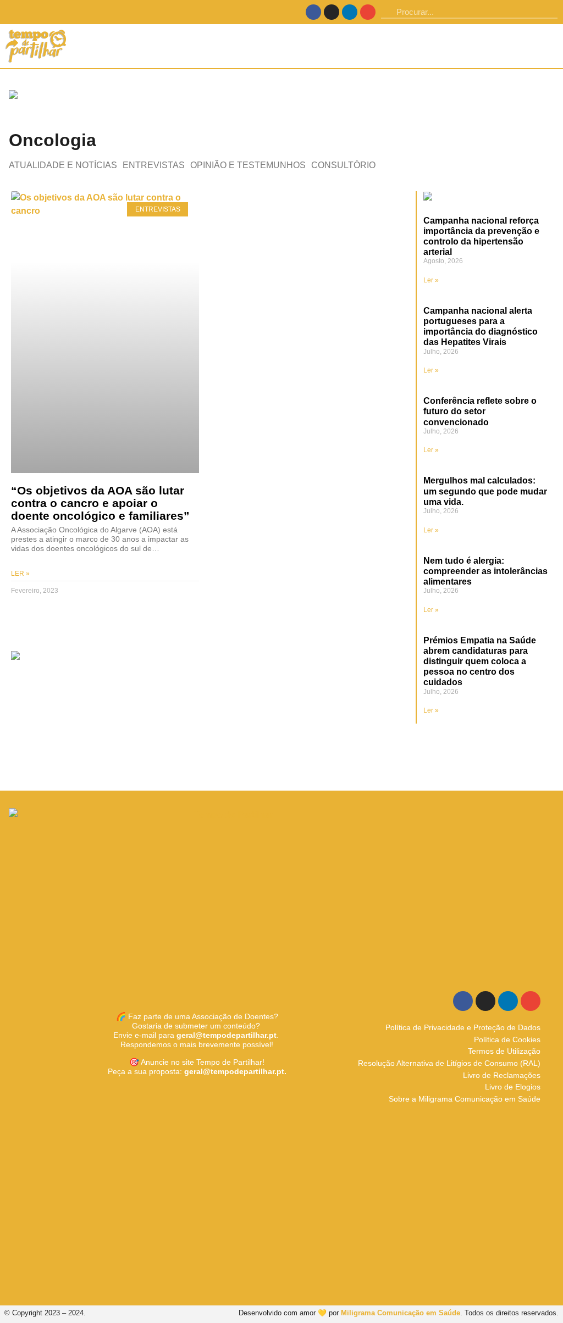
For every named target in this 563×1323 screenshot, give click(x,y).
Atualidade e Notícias (63, 165)
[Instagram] (331, 12)
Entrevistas (154, 165)
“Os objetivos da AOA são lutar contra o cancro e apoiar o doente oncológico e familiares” (100, 503)
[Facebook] (313, 12)
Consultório (343, 165)
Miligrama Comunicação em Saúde (400, 1313)
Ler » (20, 573)
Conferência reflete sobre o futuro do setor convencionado (480, 411)
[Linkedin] (349, 12)
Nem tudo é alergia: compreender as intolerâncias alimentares (485, 571)
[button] (550, 46)
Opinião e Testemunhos (248, 165)
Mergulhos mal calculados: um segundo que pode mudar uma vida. (485, 491)
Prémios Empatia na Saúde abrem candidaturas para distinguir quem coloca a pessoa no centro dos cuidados (479, 661)
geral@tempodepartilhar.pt (226, 1035)
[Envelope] (368, 12)
